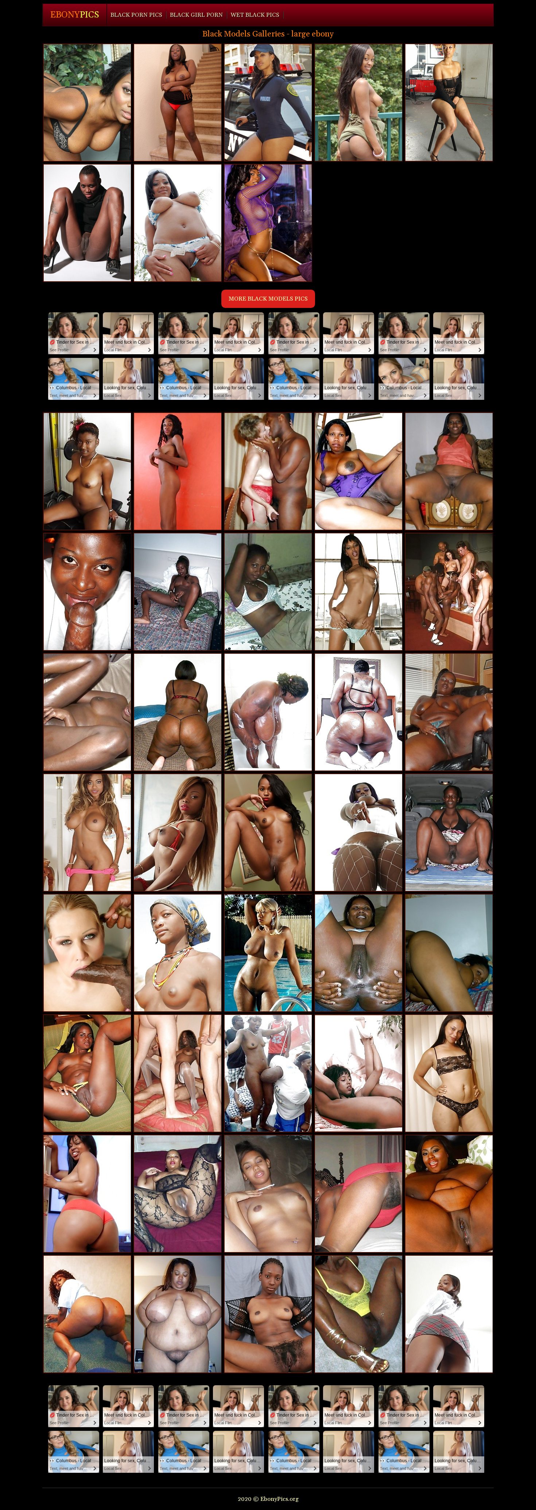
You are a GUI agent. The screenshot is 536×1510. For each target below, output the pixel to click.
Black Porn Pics (136, 15)
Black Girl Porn (196, 15)
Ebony (74, 14)
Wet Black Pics (254, 15)
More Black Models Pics (268, 298)
